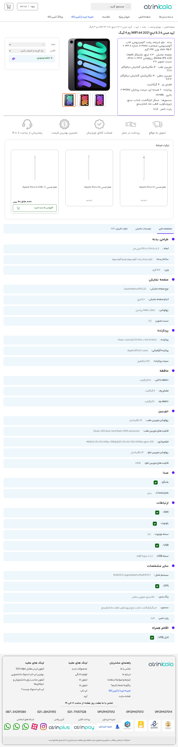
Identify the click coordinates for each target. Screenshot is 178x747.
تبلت (144, 27)
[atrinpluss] (59, 731)
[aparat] (34, 729)
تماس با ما (125, 669)
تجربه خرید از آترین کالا (120, 691)
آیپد (137, 27)
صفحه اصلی (169, 27)
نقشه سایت (125, 697)
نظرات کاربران (120, 229)
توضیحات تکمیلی (143, 229)
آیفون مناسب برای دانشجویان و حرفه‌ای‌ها (28, 682)
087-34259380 (16, 712)
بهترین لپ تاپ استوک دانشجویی (27, 675)
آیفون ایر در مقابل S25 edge (30, 669)
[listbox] (27, 51)
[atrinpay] (84, 731)
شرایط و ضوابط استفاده (119, 680)
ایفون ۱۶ (83, 686)
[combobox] (106, 6)
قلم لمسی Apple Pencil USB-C (39, 187)
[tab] (164, 230)
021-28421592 (46, 712)
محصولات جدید (79, 669)
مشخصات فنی (165, 229)
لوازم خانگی (81, 675)
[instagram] (43, 728)
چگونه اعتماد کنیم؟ (121, 686)
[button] (84, 100)
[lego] (158, 6)
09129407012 (106, 712)
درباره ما (126, 675)
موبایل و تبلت (155, 27)
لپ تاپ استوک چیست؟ (32, 690)
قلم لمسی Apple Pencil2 (97, 187)
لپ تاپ (83, 691)
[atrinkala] (25, 728)
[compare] (13, 59)
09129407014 (163, 712)
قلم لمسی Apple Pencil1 (152, 187)
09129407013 (135, 712)
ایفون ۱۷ (83, 680)
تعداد (53, 44)
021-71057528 (76, 712)
